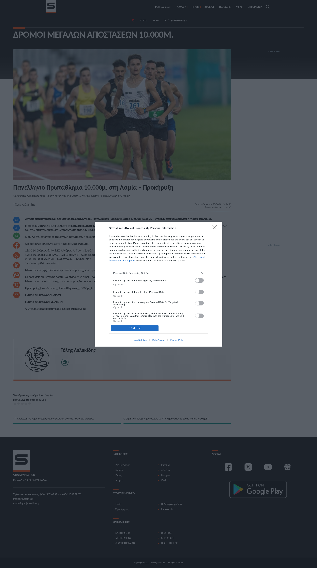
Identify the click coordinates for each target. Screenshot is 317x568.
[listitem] (158, 273)
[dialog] (158, 284)
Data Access (158, 340)
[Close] (215, 228)
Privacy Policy (177, 340)
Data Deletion (140, 340)
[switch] (199, 280)
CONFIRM (135, 328)
